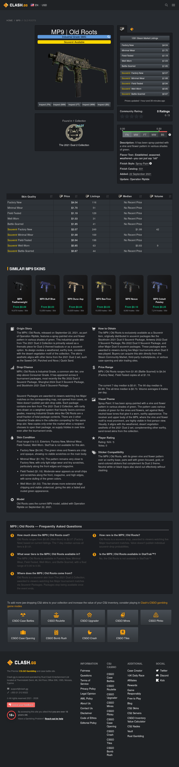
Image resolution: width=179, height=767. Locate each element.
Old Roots (83, 31)
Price (66, 196)
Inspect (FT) (74, 104)
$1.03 (74, 218)
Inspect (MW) (59, 104)
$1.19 (74, 213)
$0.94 (74, 240)
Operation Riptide (139, 179)
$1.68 (74, 234)
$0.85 (74, 245)
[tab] (122, 29)
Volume (158, 196)
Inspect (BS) (103, 104)
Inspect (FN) (45, 104)
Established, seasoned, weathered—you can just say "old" (140, 156)
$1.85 (74, 224)
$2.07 (74, 229)
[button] (34, 5)
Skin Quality (29, 196)
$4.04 (74, 202)
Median (127, 196)
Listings (95, 196)
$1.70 (74, 207)
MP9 (18, 20)
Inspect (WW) (89, 104)
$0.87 (74, 251)
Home (9, 20)
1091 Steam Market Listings (145, 38)
